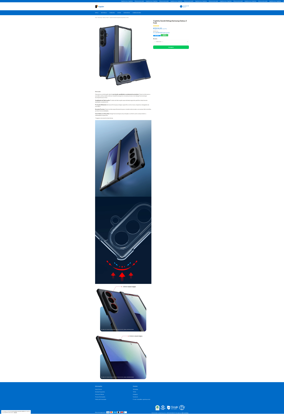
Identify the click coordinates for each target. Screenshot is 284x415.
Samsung (112, 12)
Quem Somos (98, 389)
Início (96, 17)
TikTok (134, 392)
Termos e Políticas (99, 394)
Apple (96, 12)
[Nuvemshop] (183, 413)
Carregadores (137, 12)
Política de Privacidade (100, 399)
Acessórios (126, 12)
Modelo (155, 38)
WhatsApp (135, 389)
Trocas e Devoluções (100, 397)
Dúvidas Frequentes (100, 392)
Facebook (135, 397)
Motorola (104, 12)
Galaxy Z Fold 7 (106, 17)
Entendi (15, 412)
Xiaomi (119, 12)
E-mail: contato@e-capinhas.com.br (141, 399)
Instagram (135, 394)
